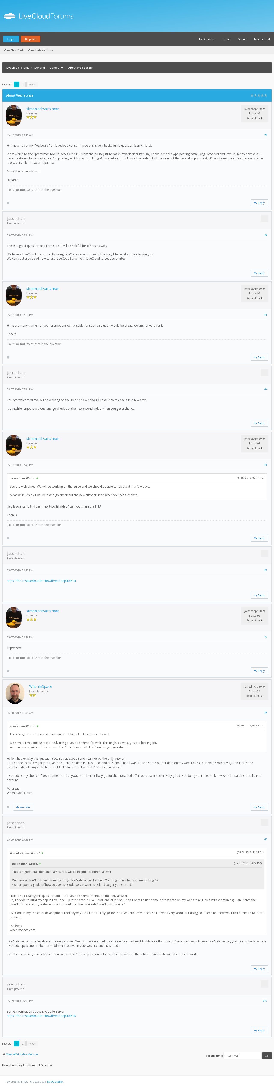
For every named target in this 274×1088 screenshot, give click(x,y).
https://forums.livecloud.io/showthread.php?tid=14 (41, 581)
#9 (265, 839)
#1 (265, 134)
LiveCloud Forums (17, 68)
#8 (265, 712)
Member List (262, 39)
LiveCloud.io (207, 39)
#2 (265, 235)
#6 (265, 570)
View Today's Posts (40, 50)
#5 (265, 464)
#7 (265, 637)
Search (242, 39)
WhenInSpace (40, 686)
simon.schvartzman (42, 108)
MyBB (24, 1082)
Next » (32, 84)
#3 (265, 314)
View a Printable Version (22, 1054)
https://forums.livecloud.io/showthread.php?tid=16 (41, 1016)
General (39, 68)
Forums (226, 39)
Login (10, 39)
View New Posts (14, 50)
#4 (265, 389)
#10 (265, 1000)
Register (30, 39)
